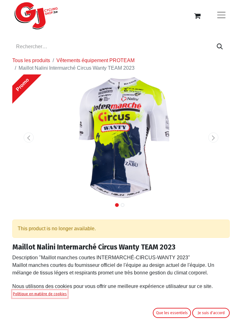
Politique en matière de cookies (40, 294)
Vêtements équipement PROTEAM (95, 60)
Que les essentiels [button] (172, 313)
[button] (28, 137)
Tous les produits (31, 60)
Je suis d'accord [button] (211, 313)
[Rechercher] (220, 46)
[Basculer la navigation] (221, 16)
